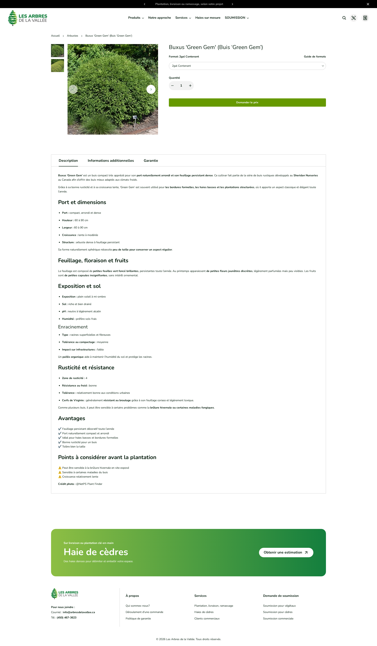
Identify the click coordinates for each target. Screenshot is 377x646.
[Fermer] (367, 4)
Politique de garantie (138, 618)
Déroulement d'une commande (144, 612)
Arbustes (72, 36)
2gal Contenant (181, 66)
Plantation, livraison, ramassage (213, 606)
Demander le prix (247, 102)
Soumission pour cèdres (278, 612)
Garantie (151, 160)
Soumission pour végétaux (279, 606)
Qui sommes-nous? (138, 606)
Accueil (55, 36)
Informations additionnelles (111, 160)
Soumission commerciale (278, 618)
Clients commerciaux (207, 618)
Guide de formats (315, 56)
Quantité (174, 78)
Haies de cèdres (204, 612)
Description (68, 160)
